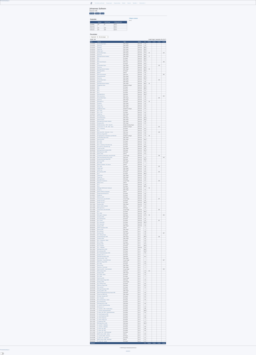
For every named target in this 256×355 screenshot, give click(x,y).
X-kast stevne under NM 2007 (103, 198)
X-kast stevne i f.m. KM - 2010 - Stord (105, 126)
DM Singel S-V (100, 101)
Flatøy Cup (99, 114)
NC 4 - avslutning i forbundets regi (104, 144)
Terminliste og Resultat (99, 3)
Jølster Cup (99, 169)
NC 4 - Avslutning (101, 128)
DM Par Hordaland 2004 (102, 227)
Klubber (123, 3)
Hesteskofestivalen (101, 76)
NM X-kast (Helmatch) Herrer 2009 (104, 157)
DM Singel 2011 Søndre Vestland (104, 121)
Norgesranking (117, 3)
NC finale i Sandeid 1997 (102, 296)
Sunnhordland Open (101, 43)
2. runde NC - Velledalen (102, 324)
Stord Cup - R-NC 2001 (102, 267)
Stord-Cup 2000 (100, 278)
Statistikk (135, 3)
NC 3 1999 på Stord (101, 283)
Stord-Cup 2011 (100, 119)
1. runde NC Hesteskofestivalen (104, 310)
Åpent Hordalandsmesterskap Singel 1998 (106, 292)
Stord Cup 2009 (100, 160)
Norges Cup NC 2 (101, 200)
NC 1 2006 (99, 213)
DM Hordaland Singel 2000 (103, 279)
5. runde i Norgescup (101, 317)
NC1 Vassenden (100, 224)
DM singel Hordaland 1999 (103, 288)
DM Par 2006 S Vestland (102, 206)
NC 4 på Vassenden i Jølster (103, 299)
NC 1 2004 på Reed (101, 234)
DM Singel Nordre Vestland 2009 (104, 150)
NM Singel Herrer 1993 (102, 323)
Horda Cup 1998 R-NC (102, 294)
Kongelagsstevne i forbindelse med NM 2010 (106, 135)
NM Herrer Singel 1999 (102, 285)
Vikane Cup (99, 105)
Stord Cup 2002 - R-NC (102, 258)
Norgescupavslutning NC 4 (103, 193)
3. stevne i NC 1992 (101, 328)
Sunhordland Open (101, 117)
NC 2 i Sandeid (100, 245)
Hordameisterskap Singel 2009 (103, 159)
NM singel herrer (100, 179)
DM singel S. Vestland (102, 215)
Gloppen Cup (100, 106)
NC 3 (98, 130)
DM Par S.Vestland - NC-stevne (104, 164)
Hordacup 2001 (100, 272)
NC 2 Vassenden (100, 222)
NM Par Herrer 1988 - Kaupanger (104, 339)
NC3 (98, 60)
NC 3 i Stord (100, 220)
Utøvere (129, 3)
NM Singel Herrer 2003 (102, 249)
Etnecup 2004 (100, 229)
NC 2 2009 (99, 162)
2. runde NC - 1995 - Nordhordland (104, 308)
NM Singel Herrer (101, 94)
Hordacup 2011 (100, 123)
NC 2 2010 (99, 141)
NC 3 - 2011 (99, 112)
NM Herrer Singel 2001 (102, 261)
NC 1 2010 (99, 142)
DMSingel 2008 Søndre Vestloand (104, 188)
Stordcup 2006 (100, 204)
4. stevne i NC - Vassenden (103, 337)
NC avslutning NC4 (101, 218)
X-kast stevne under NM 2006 (103, 209)
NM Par (99, 72)
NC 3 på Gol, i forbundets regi (103, 146)
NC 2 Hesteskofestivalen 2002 (103, 252)
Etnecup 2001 (100, 265)
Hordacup (99, 47)
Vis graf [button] (102, 13)
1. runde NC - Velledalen (102, 326)
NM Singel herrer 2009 (102, 151)
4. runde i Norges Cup (102, 319)
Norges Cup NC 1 (101, 202)
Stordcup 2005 (100, 225)
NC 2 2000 (99, 276)
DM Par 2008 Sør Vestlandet (103, 191)
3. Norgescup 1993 (101, 321)
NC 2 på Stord (100, 231)
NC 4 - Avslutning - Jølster (102, 240)
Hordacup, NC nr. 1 (101, 254)
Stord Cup (99, 45)
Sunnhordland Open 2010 (102, 137)
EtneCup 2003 (100, 243)
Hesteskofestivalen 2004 (102, 236)
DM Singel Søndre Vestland (103, 56)
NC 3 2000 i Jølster (101, 274)
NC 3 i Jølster (100, 242)
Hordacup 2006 (100, 216)
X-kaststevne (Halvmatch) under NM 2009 (106, 155)
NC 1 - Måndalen (101, 247)
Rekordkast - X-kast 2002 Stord (104, 260)
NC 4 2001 (99, 263)
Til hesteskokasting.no (4, 0)
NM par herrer (100, 182)
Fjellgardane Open (101, 85)
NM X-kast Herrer (101, 96)
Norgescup (99, 195)
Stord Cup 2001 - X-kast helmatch (104, 269)
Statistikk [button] (97, 13)
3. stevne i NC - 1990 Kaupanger (104, 332)
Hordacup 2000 (100, 281)
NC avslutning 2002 (101, 251)
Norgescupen (109, 3)
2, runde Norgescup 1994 (102, 314)
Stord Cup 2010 (100, 139)
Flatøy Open (100, 175)
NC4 (98, 58)
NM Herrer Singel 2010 (102, 133)
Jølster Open (100, 51)
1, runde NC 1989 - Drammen (103, 335)
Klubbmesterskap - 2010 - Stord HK (104, 124)
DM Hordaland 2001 (101, 270)
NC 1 (98, 92)
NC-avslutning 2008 (101, 171)
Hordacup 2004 (100, 238)
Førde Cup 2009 (100, 148)
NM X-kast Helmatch (101, 61)
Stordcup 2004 (100, 233)
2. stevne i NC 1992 (101, 330)
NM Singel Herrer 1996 (102, 303)
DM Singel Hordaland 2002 (103, 256)
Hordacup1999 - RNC (102, 290)
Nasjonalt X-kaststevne (102, 180)
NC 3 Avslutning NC (101, 301)
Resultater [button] (92, 13)
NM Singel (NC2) (101, 70)
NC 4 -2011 (99, 110)
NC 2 (98, 90)
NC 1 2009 (99, 166)
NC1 (98, 63)
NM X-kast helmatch (101, 74)
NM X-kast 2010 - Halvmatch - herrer (105, 132)
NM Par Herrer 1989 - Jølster (103, 334)
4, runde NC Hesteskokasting (103, 305)
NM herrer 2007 (100, 197)
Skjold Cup (99, 49)
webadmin (128, 351)
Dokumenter (142, 3)
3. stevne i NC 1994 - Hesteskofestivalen (106, 312)
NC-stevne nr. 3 (100, 306)
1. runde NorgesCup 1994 (102, 315)
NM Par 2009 (100, 153)
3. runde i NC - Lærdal (102, 341)
